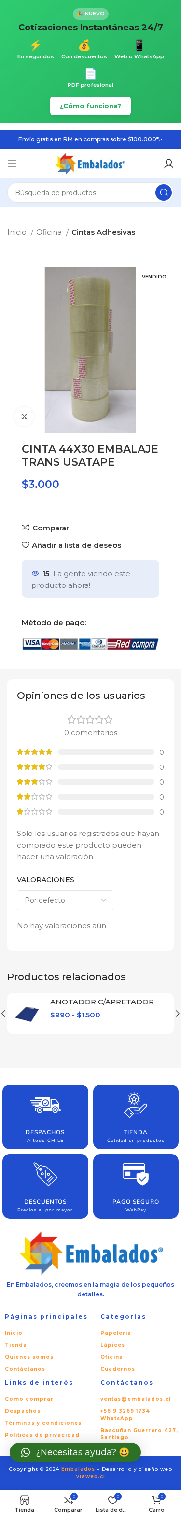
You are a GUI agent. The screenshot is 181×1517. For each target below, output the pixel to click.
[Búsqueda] (163, 192)
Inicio (17, 232)
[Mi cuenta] (169, 163)
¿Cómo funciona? (90, 106)
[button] (75, 1452)
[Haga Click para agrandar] (24, 416)
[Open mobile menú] (12, 163)
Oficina (50, 232)
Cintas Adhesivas (103, 232)
